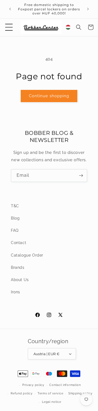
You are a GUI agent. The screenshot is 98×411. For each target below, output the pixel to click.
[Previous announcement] (10, 9)
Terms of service (50, 393)
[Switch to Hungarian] (68, 27)
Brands (17, 267)
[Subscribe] (81, 175)
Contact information (65, 385)
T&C (15, 206)
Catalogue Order (27, 255)
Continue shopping (49, 95)
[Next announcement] (88, 9)
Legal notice (51, 402)
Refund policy (21, 393)
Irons (15, 292)
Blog (15, 218)
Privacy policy (33, 385)
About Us (20, 280)
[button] (9, 27)
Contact (18, 242)
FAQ (15, 230)
